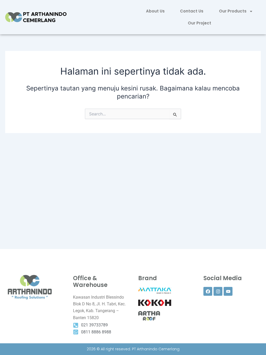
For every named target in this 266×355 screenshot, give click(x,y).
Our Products (233, 11)
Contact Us (191, 11)
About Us (155, 11)
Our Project (199, 23)
